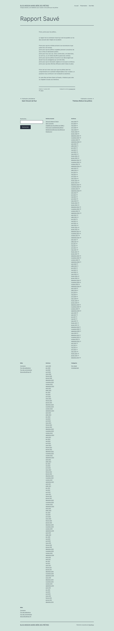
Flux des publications (25, 368)
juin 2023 (73, 194)
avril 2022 (73, 223)
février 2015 (74, 353)
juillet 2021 (74, 241)
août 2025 (73, 144)
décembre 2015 (75, 335)
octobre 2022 (74, 211)
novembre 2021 (75, 233)
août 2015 (73, 343)
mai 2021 (73, 245)
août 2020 (73, 264)
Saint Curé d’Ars (50, 123)
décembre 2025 (75, 135)
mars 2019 (73, 298)
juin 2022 (73, 219)
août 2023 (73, 192)
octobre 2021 (74, 235)
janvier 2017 (74, 325)
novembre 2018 (75, 306)
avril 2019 (73, 296)
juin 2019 (73, 292)
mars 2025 (74, 154)
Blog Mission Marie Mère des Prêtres (34, 5)
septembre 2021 (75, 237)
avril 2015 (73, 349)
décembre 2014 (75, 357)
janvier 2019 (74, 302)
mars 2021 (73, 249)
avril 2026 (73, 127)
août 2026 (73, 121)
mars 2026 (74, 129)
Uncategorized (71, 89)
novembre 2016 (75, 329)
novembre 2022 (75, 209)
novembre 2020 (75, 258)
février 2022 (74, 227)
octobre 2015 (74, 339)
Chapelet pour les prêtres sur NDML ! (55, 125)
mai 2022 (73, 221)
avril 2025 (73, 152)
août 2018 (73, 313)
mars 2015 (73, 351)
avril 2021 (73, 247)
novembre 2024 (75, 162)
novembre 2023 (75, 186)
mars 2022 (74, 225)
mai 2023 (73, 197)
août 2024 (73, 168)
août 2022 (73, 215)
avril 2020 (73, 272)
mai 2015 (73, 347)
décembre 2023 (75, 184)
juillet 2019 (74, 290)
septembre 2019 (75, 286)
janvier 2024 (74, 182)
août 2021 (73, 239)
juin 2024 (73, 172)
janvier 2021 (74, 253)
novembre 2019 (75, 282)
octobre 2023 (74, 188)
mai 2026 (73, 125)
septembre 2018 (75, 310)
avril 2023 (73, 199)
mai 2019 (73, 294)
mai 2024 (73, 174)
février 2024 (74, 180)
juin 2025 (73, 148)
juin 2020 (73, 268)
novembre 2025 (75, 137)
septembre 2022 (75, 213)
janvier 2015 (74, 355)
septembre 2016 (75, 331)
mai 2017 (73, 319)
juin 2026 (73, 123)
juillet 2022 (74, 217)
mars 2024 (74, 178)
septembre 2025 (75, 142)
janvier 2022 (74, 229)
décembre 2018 (75, 304)
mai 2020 (73, 270)
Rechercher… (23, 118)
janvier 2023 (74, 205)
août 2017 (73, 315)
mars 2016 (73, 333)
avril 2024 (73, 176)
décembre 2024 (75, 160)
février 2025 (74, 156)
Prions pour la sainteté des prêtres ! (55, 127)
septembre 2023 (75, 190)
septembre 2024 (75, 166)
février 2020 (74, 276)
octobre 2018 (74, 308)
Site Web (91, 5)
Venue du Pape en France (52, 121)
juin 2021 (73, 243)
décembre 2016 (75, 327)
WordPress (91, 625)
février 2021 (74, 251)
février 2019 (74, 300)
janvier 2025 (74, 158)
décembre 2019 (75, 280)
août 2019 (73, 288)
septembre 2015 (75, 341)
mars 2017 (73, 321)
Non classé (74, 366)
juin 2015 (73, 345)
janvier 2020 (74, 278)
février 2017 (74, 323)
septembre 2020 (75, 262)
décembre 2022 (75, 207)
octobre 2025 (74, 140)
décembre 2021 (75, 231)
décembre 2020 (75, 256)
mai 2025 (73, 150)
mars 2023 (74, 201)
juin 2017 (73, 317)
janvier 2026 (74, 133)
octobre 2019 (74, 284)
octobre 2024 (74, 164)
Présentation (83, 5)
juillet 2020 (74, 266)
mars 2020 (74, 274)
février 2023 (74, 203)
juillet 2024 (74, 170)
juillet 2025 (74, 146)
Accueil (76, 5)
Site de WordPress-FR (25, 372)
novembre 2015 (75, 337)
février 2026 (74, 131)
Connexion (23, 366)
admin (42, 90)
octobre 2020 (74, 260)
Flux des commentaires (26, 370)
